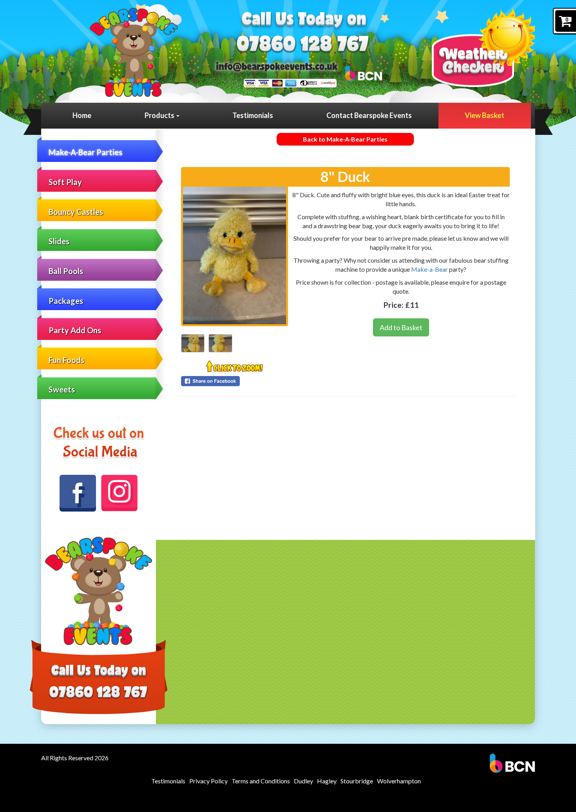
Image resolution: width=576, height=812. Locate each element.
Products (160, 115)
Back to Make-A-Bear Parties (345, 139)
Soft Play (65, 182)
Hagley (327, 781)
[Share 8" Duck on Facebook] (234, 381)
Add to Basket (401, 327)
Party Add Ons (75, 330)
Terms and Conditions (261, 781)
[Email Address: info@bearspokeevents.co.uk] (277, 67)
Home (81, 115)
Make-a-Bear (429, 269)
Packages (66, 300)
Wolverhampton (399, 781)
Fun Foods (66, 360)
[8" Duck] (234, 255)
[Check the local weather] (483, 47)
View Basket (484, 115)
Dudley (303, 781)
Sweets (62, 389)
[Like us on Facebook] (78, 493)
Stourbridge (357, 781)
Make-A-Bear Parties (85, 152)
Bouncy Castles (76, 211)
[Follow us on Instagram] (119, 493)
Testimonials (252, 115)
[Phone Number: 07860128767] (303, 43)
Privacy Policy (208, 781)
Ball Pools (66, 271)
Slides (59, 241)
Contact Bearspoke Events (369, 115)
